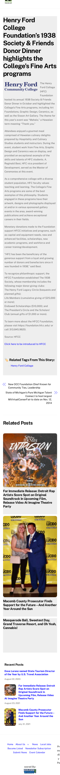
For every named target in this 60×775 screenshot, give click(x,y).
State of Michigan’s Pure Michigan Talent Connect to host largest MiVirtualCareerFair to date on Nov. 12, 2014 (29, 397)
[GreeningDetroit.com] (8, 2)
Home (10, 744)
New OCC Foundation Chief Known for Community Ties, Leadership (29, 386)
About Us (20, 744)
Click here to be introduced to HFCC (25, 344)
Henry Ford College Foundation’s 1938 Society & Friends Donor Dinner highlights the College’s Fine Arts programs (29, 46)
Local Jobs (45, 744)
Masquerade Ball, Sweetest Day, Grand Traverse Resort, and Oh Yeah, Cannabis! (29, 624)
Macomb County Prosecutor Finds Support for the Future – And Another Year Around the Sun (30, 605)
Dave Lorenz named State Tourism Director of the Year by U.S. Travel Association (29, 673)
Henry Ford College (22, 365)
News (35, 744)
